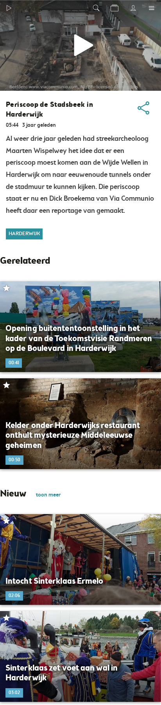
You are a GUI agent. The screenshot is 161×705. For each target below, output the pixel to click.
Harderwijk (24, 233)
